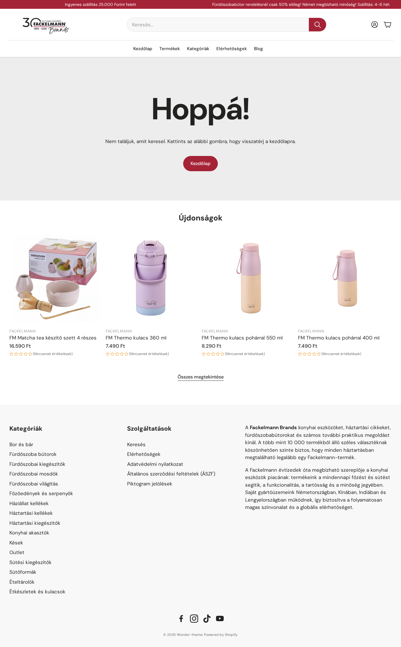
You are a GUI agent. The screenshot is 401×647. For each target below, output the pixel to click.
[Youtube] (220, 618)
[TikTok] (207, 618)
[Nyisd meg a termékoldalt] (56, 278)
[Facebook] (181, 618)
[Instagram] (194, 618)
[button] (226, 24)
